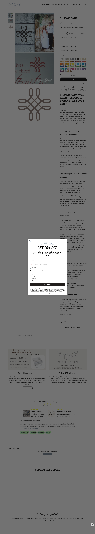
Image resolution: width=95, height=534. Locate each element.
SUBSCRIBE (47, 284)
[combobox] (32, 264)
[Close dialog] (30, 241)
